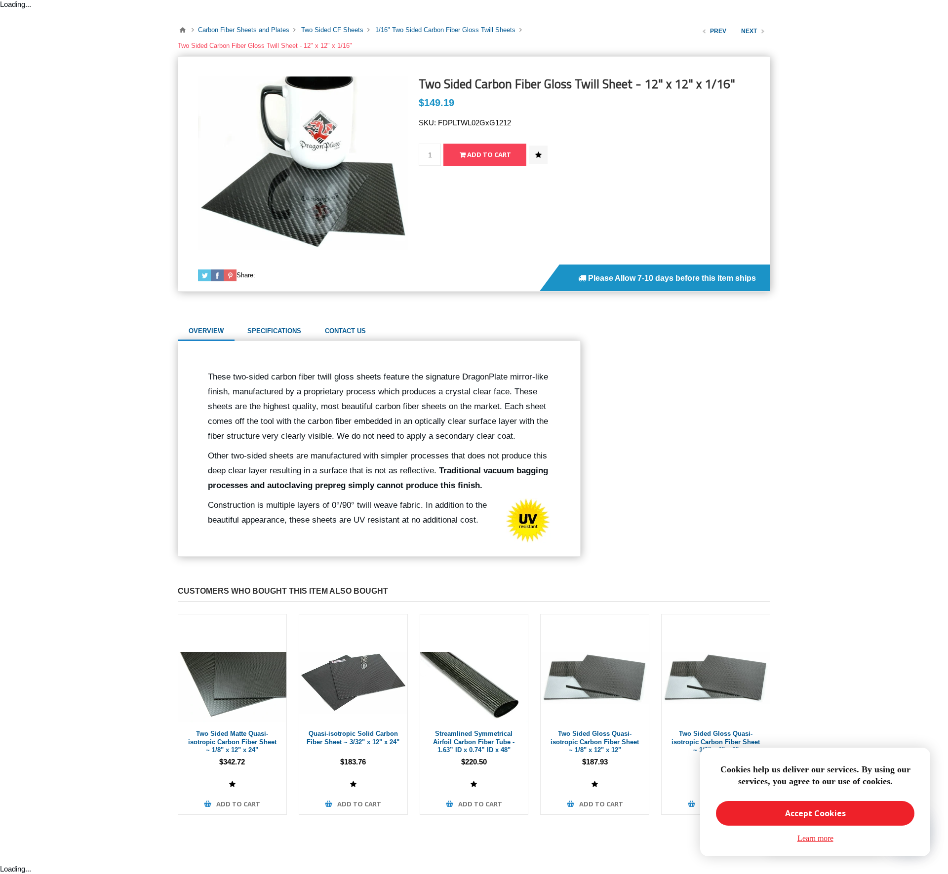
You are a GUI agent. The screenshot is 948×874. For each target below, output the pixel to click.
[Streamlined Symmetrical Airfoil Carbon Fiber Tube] (474, 668)
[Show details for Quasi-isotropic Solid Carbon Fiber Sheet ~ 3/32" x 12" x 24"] (353, 668)
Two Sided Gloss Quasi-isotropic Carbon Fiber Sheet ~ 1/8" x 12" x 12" (595, 742)
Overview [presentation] (206, 331)
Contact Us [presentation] (345, 331)
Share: (246, 275)
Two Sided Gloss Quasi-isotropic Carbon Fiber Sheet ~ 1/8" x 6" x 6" (716, 742)
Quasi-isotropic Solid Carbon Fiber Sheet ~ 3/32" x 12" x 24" (353, 738)
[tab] (206, 331)
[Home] (183, 30)
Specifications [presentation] (274, 331)
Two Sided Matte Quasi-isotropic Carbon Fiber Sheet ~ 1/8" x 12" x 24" (232, 742)
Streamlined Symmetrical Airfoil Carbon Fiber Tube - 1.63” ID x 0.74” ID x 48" (473, 742)
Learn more (815, 838)
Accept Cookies (815, 813)
